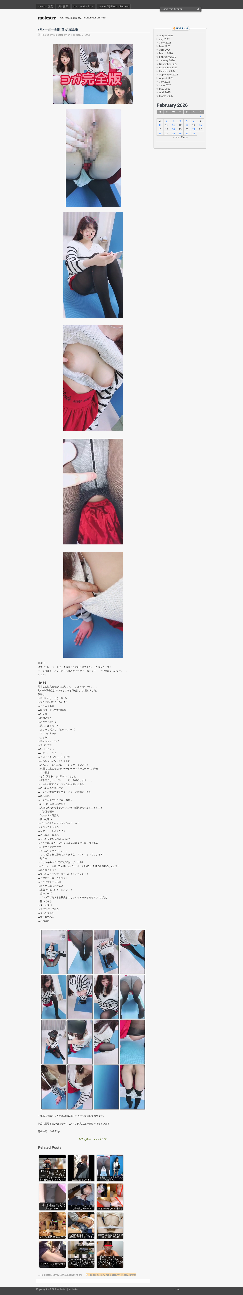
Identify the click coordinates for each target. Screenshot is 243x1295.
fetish (100, 1274)
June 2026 (165, 42)
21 (193, 129)
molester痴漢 (45, 6)
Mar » (184, 137)
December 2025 (168, 63)
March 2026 (166, 53)
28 (193, 133)
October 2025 (167, 71)
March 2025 (166, 95)
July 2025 (164, 81)
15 (200, 125)
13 (187, 125)
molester (47, 17)
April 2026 (165, 49)
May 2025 (164, 88)
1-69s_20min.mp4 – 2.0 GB (93, 1139)
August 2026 (166, 35)
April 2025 (165, 92)
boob (92, 1274)
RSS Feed (182, 28)
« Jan (176, 137)
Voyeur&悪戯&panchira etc (114, 6)
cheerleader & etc (83, 6)
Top (178, 1289)
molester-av (60, 34)
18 (173, 129)
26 (180, 133)
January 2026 (167, 60)
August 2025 (166, 78)
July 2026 (164, 39)
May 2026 (164, 46)
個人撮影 (63, 6)
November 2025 (168, 67)
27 (187, 133)
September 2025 (168, 74)
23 (160, 133)
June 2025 (165, 85)
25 (173, 133)
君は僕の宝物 (128, 1274)
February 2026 (167, 56)
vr (118, 1274)
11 (173, 125)
